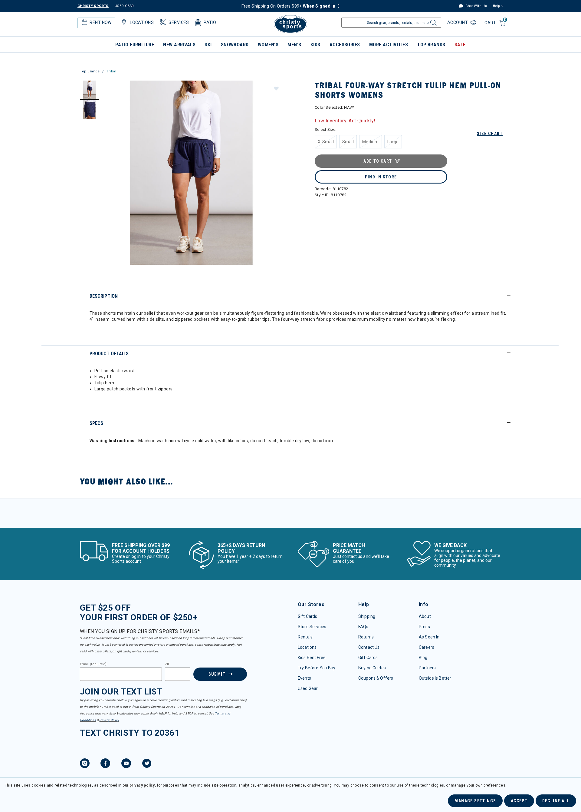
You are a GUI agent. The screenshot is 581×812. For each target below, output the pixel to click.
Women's (268, 45)
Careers (426, 647)
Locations (307, 647)
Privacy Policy (109, 720)
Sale (460, 45)
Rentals (305, 637)
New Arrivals (179, 45)
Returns (366, 637)
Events (304, 678)
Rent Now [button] (100, 22)
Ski (208, 45)
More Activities (388, 45)
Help (496, 6)
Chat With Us (475, 6)
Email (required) (93, 664)
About (425, 616)
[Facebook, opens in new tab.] (105, 764)
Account (458, 22)
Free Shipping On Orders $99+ (288, 6)
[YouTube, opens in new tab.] (126, 764)
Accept (519, 800)
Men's (294, 45)
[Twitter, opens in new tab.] (147, 764)
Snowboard (235, 45)
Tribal (111, 71)
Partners (427, 667)
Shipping (366, 616)
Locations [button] (142, 22)
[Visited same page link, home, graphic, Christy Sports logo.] (290, 24)
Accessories (345, 45)
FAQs (363, 626)
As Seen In (429, 637)
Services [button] (179, 22)
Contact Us (368, 647)
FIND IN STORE (381, 176)
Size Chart (490, 133)
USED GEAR (124, 6)
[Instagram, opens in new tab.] (85, 764)
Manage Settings (475, 800)
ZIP (167, 664)
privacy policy (142, 785)
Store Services (312, 626)
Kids (315, 45)
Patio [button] (210, 22)
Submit (216, 674)
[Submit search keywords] (432, 24)
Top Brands (431, 45)
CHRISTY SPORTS (93, 6)
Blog (423, 657)
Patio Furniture (134, 45)
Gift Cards (307, 616)
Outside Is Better (435, 678)
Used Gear (308, 688)
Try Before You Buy (317, 667)
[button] (276, 88)
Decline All (556, 800)
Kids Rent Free (312, 657)
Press (424, 626)
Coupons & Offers (375, 678)
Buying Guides (372, 667)
